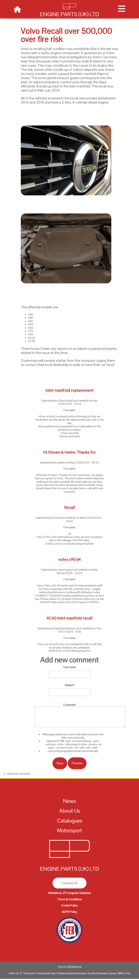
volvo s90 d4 (69, 559)
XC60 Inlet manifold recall (69, 617)
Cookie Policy (69, 905)
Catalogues (69, 820)
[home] (17, 9)
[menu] (121, 10)
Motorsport (69, 830)
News (69, 800)
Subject (69, 685)
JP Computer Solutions (76, 893)
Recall (69, 507)
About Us (69, 810)
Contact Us (69, 883)
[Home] (69, 859)
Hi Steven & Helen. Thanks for (69, 452)
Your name (69, 667)
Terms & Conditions (69, 899)
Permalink (69, 410)
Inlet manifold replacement (69, 390)
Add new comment (18, 773)
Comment (69, 705)
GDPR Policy (69, 912)
